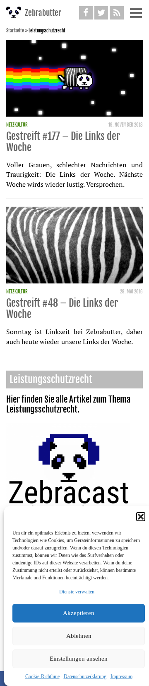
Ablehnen (78, 635)
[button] (141, 517)
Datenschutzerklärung (85, 676)
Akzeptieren (78, 613)
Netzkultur (17, 124)
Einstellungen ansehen (79, 658)
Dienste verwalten (76, 592)
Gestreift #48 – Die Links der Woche (62, 309)
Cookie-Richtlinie (42, 676)
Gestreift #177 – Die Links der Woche (63, 142)
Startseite (15, 31)
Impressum (121, 676)
